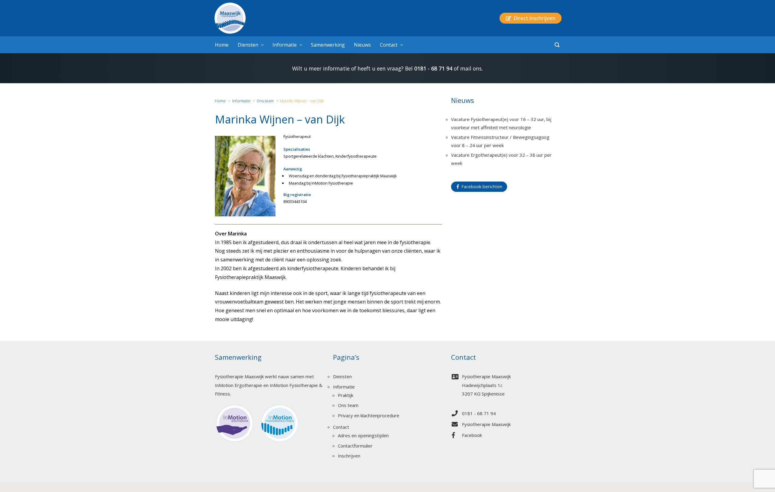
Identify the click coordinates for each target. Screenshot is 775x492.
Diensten (342, 376)
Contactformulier (355, 446)
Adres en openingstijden (363, 435)
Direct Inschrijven (533, 18)
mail (465, 68)
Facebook (472, 435)
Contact (341, 427)
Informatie (241, 100)
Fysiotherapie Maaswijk (486, 424)
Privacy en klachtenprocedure (368, 415)
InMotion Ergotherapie (238, 385)
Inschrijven (349, 456)
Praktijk (345, 395)
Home (220, 100)
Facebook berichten (480, 186)
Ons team (265, 100)
